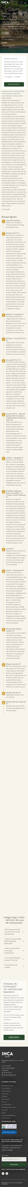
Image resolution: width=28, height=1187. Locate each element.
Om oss (4, 1102)
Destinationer (6, 1091)
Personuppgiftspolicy (9, 1115)
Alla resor (5, 1110)
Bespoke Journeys (7, 1085)
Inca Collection (6, 1088)
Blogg (4, 1112)
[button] (25, 2)
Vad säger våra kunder (9, 1107)
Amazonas (5, 1094)
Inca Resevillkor (7, 1104)
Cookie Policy (6, 1118)
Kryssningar (5, 1099)
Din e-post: (5, 1155)
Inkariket (4, 1096)
